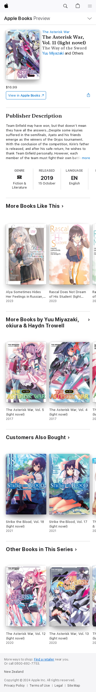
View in (24, 95)
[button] (65, 6)
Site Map (73, 685)
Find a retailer (44, 659)
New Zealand (14, 672)
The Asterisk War (56, 32)
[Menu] (90, 6)
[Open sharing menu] (88, 95)
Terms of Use (39, 685)
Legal (59, 685)
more (86, 158)
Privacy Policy (14, 685)
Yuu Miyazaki (53, 53)
